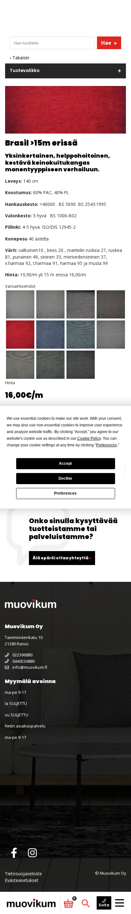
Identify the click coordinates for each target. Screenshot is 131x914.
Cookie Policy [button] (89, 438)
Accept (65, 463)
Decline (65, 478)
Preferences (65, 493)
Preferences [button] (106, 445)
